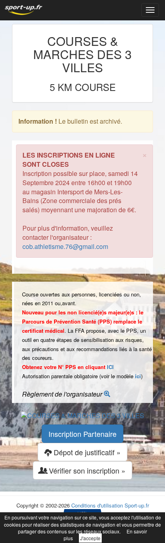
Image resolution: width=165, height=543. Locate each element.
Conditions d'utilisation (97, 505)
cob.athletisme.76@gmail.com (65, 246)
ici (138, 376)
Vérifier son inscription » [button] (86, 470)
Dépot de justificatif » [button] (86, 452)
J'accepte (90, 538)
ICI (110, 367)
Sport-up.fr (137, 505)
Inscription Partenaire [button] (82, 433)
